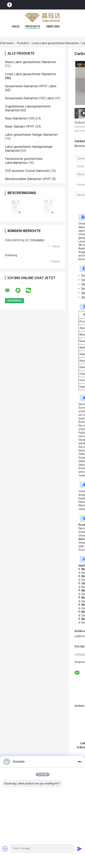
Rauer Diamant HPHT (20, 126)
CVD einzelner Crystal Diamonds (27, 171)
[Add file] (5, 848)
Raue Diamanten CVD (19, 118)
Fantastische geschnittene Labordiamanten (23, 161)
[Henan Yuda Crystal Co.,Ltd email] (10, 290)
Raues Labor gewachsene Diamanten (30, 62)
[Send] (79, 848)
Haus (15, 26)
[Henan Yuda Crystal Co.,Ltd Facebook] (9, 4)
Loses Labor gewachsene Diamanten (55, 43)
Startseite (6, 43)
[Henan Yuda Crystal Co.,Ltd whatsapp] (20, 290)
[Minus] (79, 761)
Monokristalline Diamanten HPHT (28, 179)
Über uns (53, 26)
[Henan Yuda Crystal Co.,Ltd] (42, 17)
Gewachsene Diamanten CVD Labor (29, 98)
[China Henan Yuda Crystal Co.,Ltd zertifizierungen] (16, 207)
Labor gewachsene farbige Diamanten (31, 134)
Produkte (32, 26)
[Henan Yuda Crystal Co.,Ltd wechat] (31, 290)
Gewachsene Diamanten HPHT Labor (31, 86)
